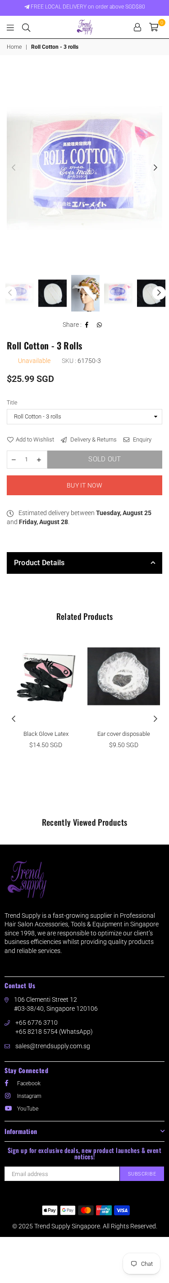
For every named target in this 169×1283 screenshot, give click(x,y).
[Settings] (137, 27)
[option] (84, 168)
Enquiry (141, 439)
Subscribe (142, 1174)
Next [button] (155, 168)
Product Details (39, 562)
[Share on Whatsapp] (100, 325)
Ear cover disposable (123, 733)
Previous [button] (13, 168)
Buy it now (84, 485)
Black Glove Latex (46, 733)
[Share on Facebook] (87, 325)
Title (12, 403)
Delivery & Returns (93, 439)
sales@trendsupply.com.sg (52, 1046)
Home (14, 47)
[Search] (26, 27)
